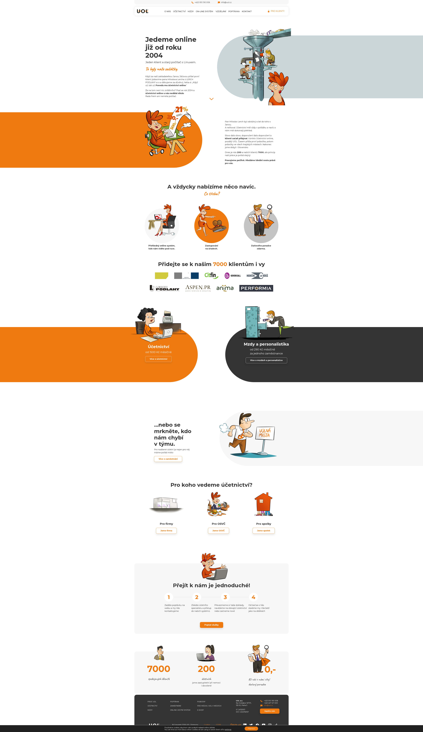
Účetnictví (179, 11)
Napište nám (269, 711)
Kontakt (247, 11)
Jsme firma (166, 530)
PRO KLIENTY (277, 11)
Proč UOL (151, 702)
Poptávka (234, 11)
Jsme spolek (263, 530)
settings (228, 730)
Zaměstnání (175, 706)
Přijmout (251, 729)
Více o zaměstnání (168, 459)
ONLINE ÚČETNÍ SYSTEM (180, 710)
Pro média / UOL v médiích (209, 706)
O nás (167, 11)
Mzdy (191, 11)
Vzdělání (221, 11)
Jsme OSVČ (218, 530)
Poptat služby (211, 625)
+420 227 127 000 (271, 703)
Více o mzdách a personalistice (266, 360)
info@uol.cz (226, 2)
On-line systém (204, 11)
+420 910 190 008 (202, 2)
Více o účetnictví (158, 359)
